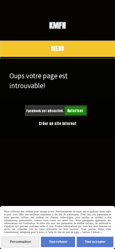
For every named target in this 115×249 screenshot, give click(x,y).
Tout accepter (95, 242)
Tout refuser (58, 242)
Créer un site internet (57, 123)
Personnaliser (20, 242)
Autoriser (75, 110)
